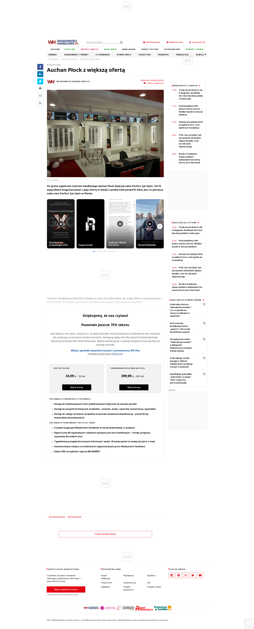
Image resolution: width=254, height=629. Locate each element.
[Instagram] (186, 575)
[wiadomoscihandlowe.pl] (63, 42)
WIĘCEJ (200, 54)
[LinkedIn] (171, 575)
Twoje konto (106, 582)
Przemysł (163, 54)
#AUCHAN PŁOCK (74, 517)
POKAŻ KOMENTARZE (105, 534)
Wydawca (151, 575)
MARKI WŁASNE (129, 49)
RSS (149, 582)
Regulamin (105, 587)
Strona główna (53, 59)
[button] (93, 251)
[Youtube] (200, 575)
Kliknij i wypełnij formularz (66, 589)
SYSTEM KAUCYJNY (172, 49)
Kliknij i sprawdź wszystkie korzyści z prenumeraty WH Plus (105, 350)
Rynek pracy (124, 54)
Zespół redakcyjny (105, 577)
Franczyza (182, 54)
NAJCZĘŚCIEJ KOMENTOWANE (186, 300)
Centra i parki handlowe (69, 59)
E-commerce (103, 54)
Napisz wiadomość (156, 83)
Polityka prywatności (128, 588)
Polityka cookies (154, 587)
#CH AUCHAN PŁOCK (57, 517)
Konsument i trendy (76, 54)
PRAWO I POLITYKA (149, 49)
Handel (53, 54)
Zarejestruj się (129, 582)
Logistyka (145, 54)
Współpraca (128, 575)
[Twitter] (40, 81)
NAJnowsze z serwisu (185, 85)
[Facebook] (40, 67)
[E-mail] (40, 96)
